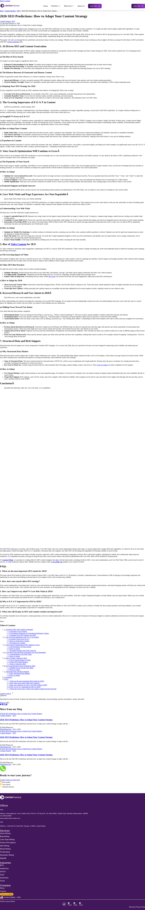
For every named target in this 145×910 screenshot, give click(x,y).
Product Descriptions (8, 843)
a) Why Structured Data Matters (19, 673)
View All (3, 858)
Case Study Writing (7, 839)
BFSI (2, 865)
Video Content (18, 244)
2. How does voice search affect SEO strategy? (24, 683)
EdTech (3, 872)
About (2, 888)
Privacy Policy (140, 907)
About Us (81, 6)
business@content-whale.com (10, 818)
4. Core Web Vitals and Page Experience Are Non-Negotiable (25, 652)
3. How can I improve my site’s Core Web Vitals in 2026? (27, 685)
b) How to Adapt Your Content (18, 641)
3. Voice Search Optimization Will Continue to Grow (22, 645)
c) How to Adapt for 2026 (17, 664)
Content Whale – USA (12, 897)
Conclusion (8, 677)
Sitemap (131, 907)
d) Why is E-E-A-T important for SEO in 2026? (24, 687)
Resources (68, 6)
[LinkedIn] (6, 705)
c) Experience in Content (16, 643)
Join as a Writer (7, 894)
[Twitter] (1, 705)
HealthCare (4, 868)
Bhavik (2, 703)
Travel (2, 881)
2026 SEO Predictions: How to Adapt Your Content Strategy (26, 720)
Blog (1, 11)
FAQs (6, 679)
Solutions (54, 6)
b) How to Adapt (14, 649)
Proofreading (5, 852)
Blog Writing (4, 836)
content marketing (13, 42)
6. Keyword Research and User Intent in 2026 (20, 666)
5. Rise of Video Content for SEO (15, 658)
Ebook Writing (5, 849)
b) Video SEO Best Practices (18, 662)
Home (45, 6)
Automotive (4, 878)
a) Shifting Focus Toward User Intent (20, 668)
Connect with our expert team (10, 780)
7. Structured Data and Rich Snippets (16, 671)
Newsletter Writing (7, 855)
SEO (18, 11)
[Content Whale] (10, 6)
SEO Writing (4, 846)
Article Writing (5, 833)
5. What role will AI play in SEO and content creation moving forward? (32, 689)
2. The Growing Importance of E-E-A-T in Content (21, 637)
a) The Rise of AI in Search (17, 631)
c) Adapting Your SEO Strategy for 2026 (22, 635)
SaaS (2, 875)
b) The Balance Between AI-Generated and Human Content (28, 633)
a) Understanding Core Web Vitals (20, 654)
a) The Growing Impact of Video (19, 660)
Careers (3, 891)
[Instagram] (5, 705)
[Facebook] (3, 705)
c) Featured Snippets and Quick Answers (22, 650)
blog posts (52, 276)
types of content (102, 365)
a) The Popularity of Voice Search (19, 647)
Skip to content (5, 1)
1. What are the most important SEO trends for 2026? (26, 681)
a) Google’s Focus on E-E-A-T (18, 639)
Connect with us (5, 693)
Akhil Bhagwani (5, 729)
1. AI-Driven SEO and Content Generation (18, 629)
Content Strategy (10, 11)
